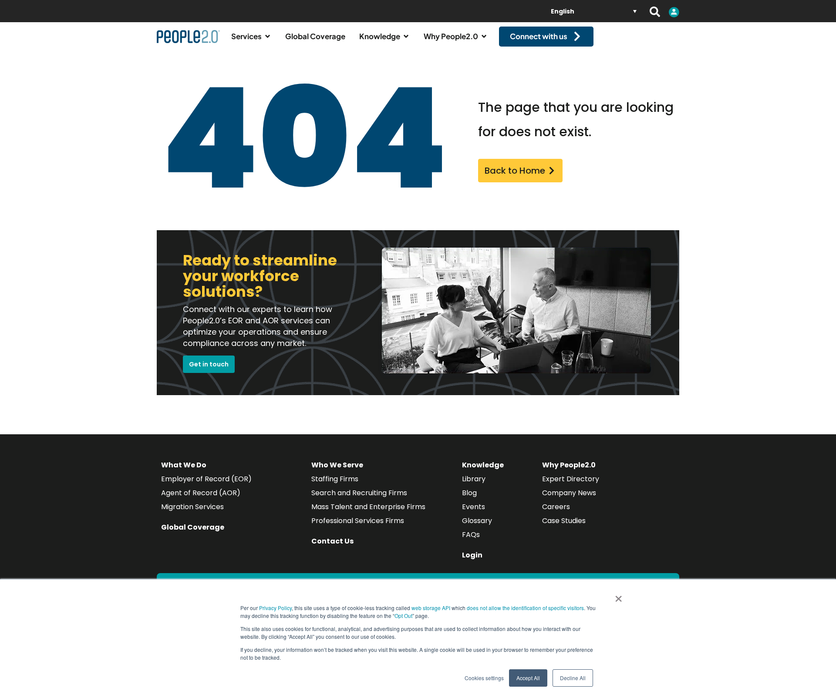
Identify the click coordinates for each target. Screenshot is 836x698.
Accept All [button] (528, 677)
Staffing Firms (334, 479)
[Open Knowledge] (406, 36)
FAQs (471, 535)
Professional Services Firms (357, 521)
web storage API (431, 607)
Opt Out (403, 615)
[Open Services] (267, 36)
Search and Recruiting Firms (359, 493)
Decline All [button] (573, 677)
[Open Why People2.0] (484, 36)
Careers (556, 507)
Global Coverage (192, 527)
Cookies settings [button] (484, 677)
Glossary (477, 521)
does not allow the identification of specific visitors (525, 607)
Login (472, 555)
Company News (569, 493)
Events (473, 507)
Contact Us (332, 541)
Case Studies (564, 521)
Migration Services (192, 507)
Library (473, 479)
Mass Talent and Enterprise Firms (368, 507)
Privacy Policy (275, 607)
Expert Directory (570, 479)
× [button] (619, 596)
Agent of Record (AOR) (200, 493)
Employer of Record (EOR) (206, 479)
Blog (469, 493)
